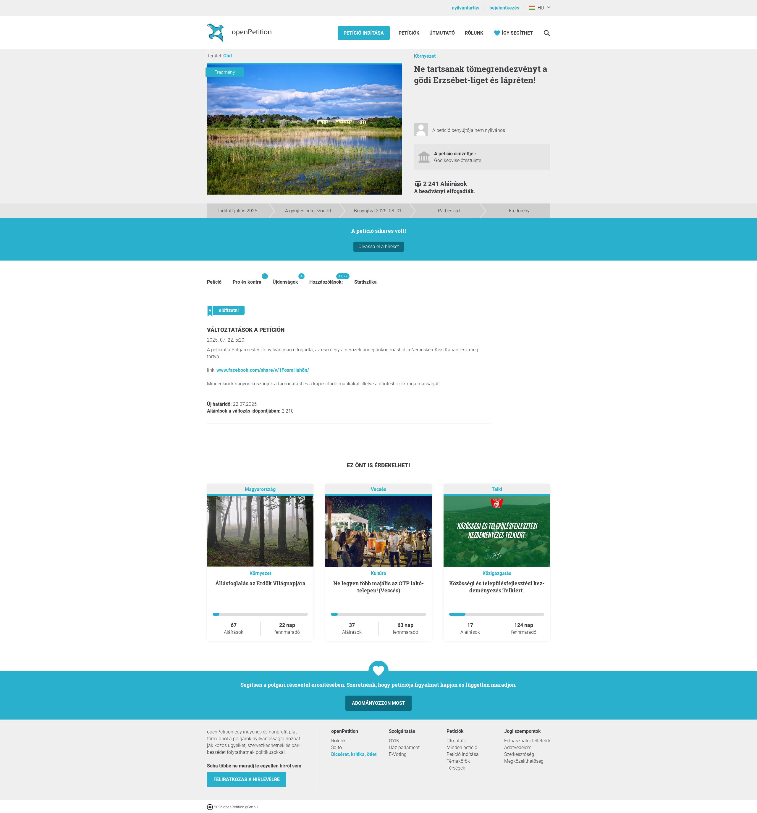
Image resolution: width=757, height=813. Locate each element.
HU (539, 8)
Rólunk (474, 33)
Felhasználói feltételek (527, 741)
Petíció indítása (364, 33)
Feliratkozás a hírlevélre (246, 779)
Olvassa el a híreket (378, 246)
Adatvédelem (517, 747)
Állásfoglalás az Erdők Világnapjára (260, 583)
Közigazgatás (497, 573)
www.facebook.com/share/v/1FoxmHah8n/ (262, 370)
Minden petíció (462, 747)
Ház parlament (404, 747)
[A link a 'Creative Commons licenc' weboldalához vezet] (210, 806)
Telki (497, 489)
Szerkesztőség (519, 754)
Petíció (214, 282)
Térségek (456, 768)
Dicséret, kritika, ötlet (353, 754)
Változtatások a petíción (245, 330)
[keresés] (546, 33)
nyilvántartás (465, 8)
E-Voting (398, 754)
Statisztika (365, 282)
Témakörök (458, 761)
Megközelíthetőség (524, 761)
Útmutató (442, 33)
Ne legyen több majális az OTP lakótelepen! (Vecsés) (378, 587)
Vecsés (378, 489)
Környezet (425, 56)
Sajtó (336, 747)
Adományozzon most (378, 703)
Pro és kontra (247, 279)
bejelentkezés (504, 8)
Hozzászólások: (326, 279)
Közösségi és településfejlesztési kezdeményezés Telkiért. (496, 587)
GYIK (394, 741)
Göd (227, 56)
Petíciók (409, 33)
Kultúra (378, 573)
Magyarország (260, 489)
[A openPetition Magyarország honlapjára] (240, 32)
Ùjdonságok (285, 279)
